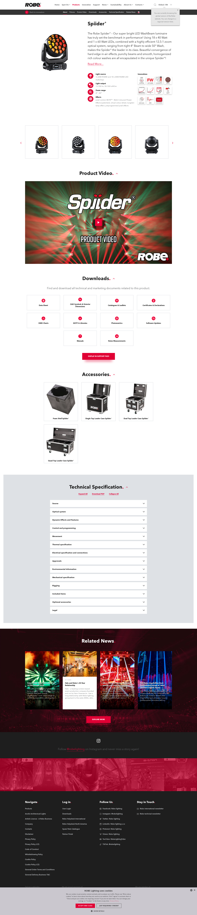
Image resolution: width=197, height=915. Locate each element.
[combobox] (191, 890)
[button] (98, 911)
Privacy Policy (114, 901)
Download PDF (98, 494)
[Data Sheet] (139, 12)
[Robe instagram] (98, 741)
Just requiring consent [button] (109, 906)
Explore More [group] (98, 719)
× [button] (194, 890)
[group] (21, 143)
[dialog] (98, 901)
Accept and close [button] (85, 906)
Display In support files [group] (98, 356)
